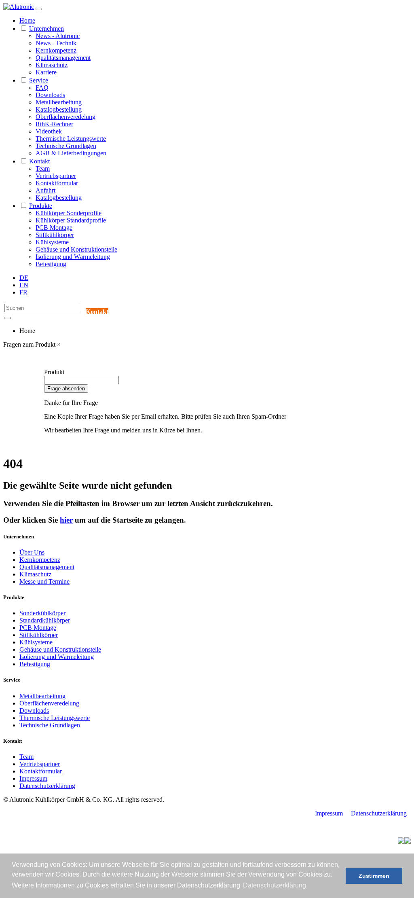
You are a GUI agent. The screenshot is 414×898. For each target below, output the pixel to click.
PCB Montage (54, 227)
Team (43, 168)
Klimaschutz (52, 64)
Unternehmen (46, 28)
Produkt (54, 372)
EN (23, 285)
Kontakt (39, 161)
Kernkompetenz (56, 50)
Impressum (33, 778)
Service (38, 80)
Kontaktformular (57, 183)
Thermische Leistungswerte (71, 138)
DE (23, 277)
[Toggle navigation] (39, 9)
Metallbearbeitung (59, 102)
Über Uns (31, 552)
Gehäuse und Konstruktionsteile (76, 249)
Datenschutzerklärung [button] (274, 885)
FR (23, 292)
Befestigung (51, 264)
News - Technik (56, 43)
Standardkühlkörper (44, 620)
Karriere (46, 72)
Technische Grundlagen (66, 145)
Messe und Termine (44, 581)
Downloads (50, 94)
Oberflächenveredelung (65, 116)
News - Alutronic (58, 35)
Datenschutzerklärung (47, 785)
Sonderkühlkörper (42, 613)
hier (66, 520)
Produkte (40, 205)
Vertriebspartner (56, 175)
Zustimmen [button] (374, 876)
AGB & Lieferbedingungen (71, 153)
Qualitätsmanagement (63, 57)
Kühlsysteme (52, 242)
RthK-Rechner (54, 124)
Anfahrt (45, 190)
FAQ (42, 87)
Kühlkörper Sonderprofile (68, 213)
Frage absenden (66, 388)
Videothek (49, 131)
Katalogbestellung (59, 109)
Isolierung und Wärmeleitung (73, 256)
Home (27, 20)
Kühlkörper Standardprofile (71, 220)
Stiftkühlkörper (55, 234)
